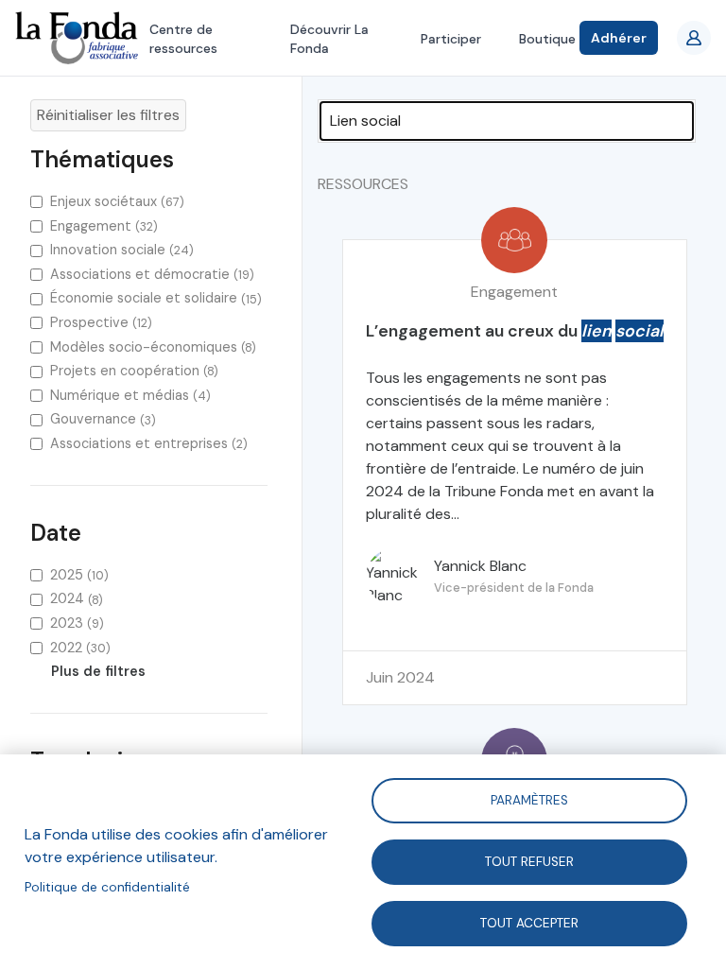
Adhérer (619, 37)
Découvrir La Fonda (329, 39)
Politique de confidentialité (107, 887)
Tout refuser (529, 861)
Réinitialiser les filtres (108, 115)
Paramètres (529, 799)
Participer (451, 38)
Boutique (547, 38)
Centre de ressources (183, 39)
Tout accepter (529, 922)
